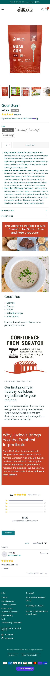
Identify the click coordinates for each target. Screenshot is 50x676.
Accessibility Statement (12, 622)
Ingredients (8, 210)
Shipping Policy (8, 601)
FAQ (3, 619)
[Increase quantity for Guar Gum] (10, 145)
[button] (5, 91)
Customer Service (9, 612)
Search (5, 597)
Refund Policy (7, 615)
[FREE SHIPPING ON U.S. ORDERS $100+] (25, 2)
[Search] (42, 9)
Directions (7, 216)
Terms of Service (9, 604)
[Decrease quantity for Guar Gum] (3, 145)
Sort (27, 543)
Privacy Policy (7, 608)
